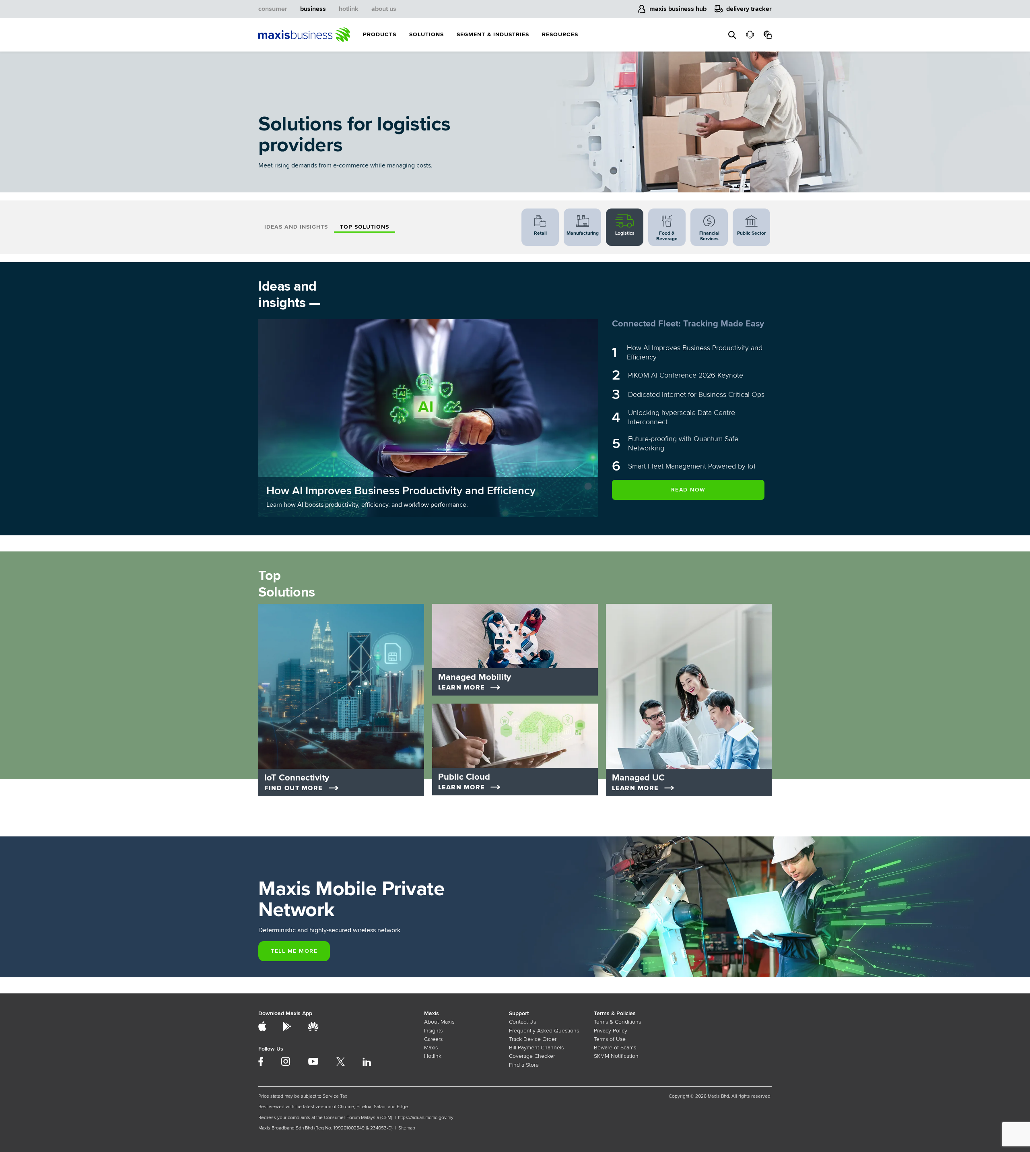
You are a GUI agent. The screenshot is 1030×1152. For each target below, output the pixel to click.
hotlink (348, 9)
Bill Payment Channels (536, 1047)
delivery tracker (749, 9)
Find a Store (524, 1064)
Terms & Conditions (617, 1021)
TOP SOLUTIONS (364, 226)
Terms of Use (610, 1039)
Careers (433, 1039)
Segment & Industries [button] (493, 34)
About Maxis (439, 1021)
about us (383, 9)
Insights (433, 1030)
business (313, 9)
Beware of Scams (615, 1047)
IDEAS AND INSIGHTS (296, 226)
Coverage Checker (532, 1056)
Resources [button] (560, 34)
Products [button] (379, 34)
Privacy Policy (610, 1030)
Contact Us (522, 1021)
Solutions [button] (426, 34)
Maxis (431, 1047)
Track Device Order (532, 1039)
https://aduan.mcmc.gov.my (425, 1118)
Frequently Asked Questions (544, 1030)
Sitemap (406, 1128)
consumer (272, 9)
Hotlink (432, 1056)
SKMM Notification (616, 1056)
